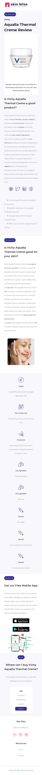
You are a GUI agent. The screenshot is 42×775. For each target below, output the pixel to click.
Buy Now (21, 709)
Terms (21, 749)
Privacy (21, 755)
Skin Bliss (21, 721)
